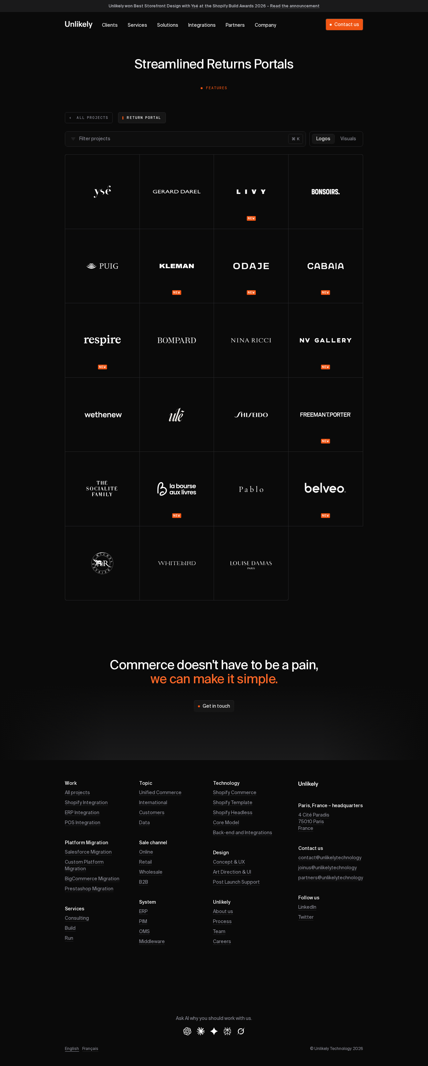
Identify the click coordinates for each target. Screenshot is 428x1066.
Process (222, 921)
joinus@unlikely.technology (327, 868)
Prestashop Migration (89, 889)
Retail (145, 862)
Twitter (306, 917)
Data (144, 823)
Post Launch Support (236, 882)
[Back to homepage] (79, 24)
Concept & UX (229, 862)
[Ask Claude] (201, 1031)
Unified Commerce (160, 792)
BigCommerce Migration (92, 879)
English (72, 1049)
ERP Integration (82, 813)
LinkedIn (307, 907)
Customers (152, 813)
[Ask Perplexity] (227, 1031)
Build (70, 928)
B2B (143, 882)
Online (146, 852)
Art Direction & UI (232, 872)
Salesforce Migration (88, 852)
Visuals (348, 139)
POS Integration (82, 823)
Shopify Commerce (234, 792)
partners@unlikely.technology (330, 878)
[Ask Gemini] (214, 1031)
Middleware (152, 941)
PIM (143, 921)
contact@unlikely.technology (329, 858)
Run (69, 938)
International (153, 803)
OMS (144, 931)
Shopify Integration (86, 803)
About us (223, 911)
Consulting (77, 918)
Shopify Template (232, 803)
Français (90, 1049)
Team (219, 931)
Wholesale (151, 872)
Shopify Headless (232, 813)
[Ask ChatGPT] (187, 1031)
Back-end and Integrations (242, 833)
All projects (77, 792)
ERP (143, 911)
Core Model (226, 823)
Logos (323, 139)
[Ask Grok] (241, 1031)
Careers (222, 941)
